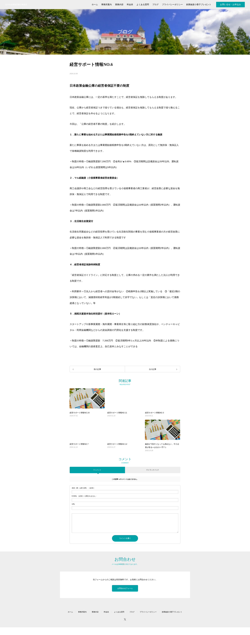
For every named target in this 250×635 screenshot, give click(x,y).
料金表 (106, 612)
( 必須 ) (83, 488)
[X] (125, 619)
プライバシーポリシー (148, 612)
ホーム (70, 612)
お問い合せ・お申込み (230, 4)
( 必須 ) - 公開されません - (84, 496)
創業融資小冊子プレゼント (172, 612)
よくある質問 (119, 612)
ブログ (132, 612)
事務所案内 (82, 612)
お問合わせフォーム (125, 588)
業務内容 (95, 612)
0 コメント (97, 470)
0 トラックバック (153, 470)
